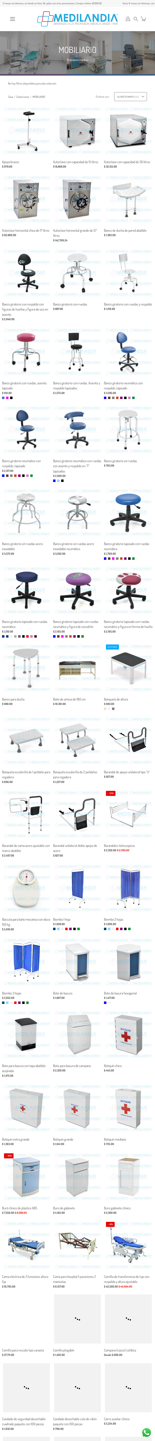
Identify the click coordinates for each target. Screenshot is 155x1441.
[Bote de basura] (77, 962)
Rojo (27, 636)
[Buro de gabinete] (77, 1176)
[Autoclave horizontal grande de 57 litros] (77, 199)
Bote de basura (62, 993)
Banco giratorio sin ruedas (120, 461)
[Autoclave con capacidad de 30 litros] (128, 130)
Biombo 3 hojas (11, 993)
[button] (136, 19)
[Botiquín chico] (128, 1034)
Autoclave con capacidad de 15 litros (75, 162)
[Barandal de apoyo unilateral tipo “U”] (128, 740)
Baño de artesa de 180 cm (69, 699)
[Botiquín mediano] (128, 1108)
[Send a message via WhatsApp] (146, 1432)
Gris (113, 398)
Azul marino (7, 636)
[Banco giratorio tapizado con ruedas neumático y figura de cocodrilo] (77, 590)
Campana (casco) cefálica (120, 1350)
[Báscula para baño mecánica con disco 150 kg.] (26, 888)
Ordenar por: (103, 96)
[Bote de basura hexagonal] (128, 962)
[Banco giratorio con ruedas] (77, 273)
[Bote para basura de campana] (77, 1034)
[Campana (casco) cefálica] (128, 1319)
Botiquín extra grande (15, 1139)
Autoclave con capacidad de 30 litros (127, 162)
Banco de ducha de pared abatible (125, 230)
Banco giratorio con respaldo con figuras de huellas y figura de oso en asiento (25, 309)
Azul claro (3, 398)
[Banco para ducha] (26, 668)
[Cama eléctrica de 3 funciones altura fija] (26, 1245)
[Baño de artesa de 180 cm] (77, 668)
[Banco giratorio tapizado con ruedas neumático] (128, 512)
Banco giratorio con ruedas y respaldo (128, 304)
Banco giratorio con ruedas (70, 304)
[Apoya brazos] (26, 130)
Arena (105, 709)
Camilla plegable (63, 1350)
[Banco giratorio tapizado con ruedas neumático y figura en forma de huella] (128, 590)
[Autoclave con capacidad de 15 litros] (77, 130)
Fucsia (7, 398)
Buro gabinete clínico (117, 1208)
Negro (11, 398)
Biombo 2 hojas (113, 919)
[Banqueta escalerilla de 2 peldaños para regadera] (77, 740)
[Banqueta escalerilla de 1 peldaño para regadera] (26, 740)
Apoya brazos (10, 162)
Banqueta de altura (116, 699)
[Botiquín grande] (77, 1108)
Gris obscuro (19, 636)
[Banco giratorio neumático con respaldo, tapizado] (128, 351)
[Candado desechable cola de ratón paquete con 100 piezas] (77, 1387)
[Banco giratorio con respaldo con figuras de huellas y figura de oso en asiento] (26, 273)
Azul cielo (58, 481)
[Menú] (12, 19)
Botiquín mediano (115, 1139)
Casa (10, 96)
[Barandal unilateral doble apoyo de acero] (77, 814)
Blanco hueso (11, 636)
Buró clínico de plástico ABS (19, 1208)
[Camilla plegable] (77, 1319)
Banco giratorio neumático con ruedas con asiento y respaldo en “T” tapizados (77, 466)
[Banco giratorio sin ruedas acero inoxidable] (26, 512)
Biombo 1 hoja (61, 919)
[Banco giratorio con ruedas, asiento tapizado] (26, 351)
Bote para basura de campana (72, 1065)
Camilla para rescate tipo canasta (23, 1350)
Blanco (109, 709)
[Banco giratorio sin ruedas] (128, 429)
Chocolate (109, 398)
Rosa (129, 398)
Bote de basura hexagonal (120, 993)
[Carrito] (143, 19)
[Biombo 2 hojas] (128, 888)
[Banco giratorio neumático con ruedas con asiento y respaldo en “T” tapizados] (77, 429)
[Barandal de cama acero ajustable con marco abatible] (26, 814)
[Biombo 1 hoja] (77, 888)
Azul (105, 398)
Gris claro (15, 636)
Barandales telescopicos (119, 845)
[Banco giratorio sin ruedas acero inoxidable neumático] (77, 512)
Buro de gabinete (64, 1208)
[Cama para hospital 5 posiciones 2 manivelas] (77, 1245)
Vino (35, 636)
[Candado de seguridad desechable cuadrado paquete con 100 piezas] (26, 1387)
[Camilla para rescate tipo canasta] (26, 1319)
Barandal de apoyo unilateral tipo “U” (127, 772)
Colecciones (22, 96)
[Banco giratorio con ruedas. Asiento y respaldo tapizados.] (77, 351)
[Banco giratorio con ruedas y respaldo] (128, 273)
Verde (133, 398)
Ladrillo (117, 398)
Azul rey (3, 636)
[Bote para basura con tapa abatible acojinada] (26, 1034)
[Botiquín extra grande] (26, 1108)
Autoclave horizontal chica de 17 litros (25, 230)
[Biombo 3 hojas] (26, 962)
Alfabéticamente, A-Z (128, 96)
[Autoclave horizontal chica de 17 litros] (26, 199)
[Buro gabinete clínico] (128, 1176)
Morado (121, 398)
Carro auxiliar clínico (117, 1419)
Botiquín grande (63, 1139)
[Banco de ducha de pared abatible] (128, 199)
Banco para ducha (13, 699)
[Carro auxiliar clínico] (128, 1387)
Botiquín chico (113, 1065)
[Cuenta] (128, 19)
